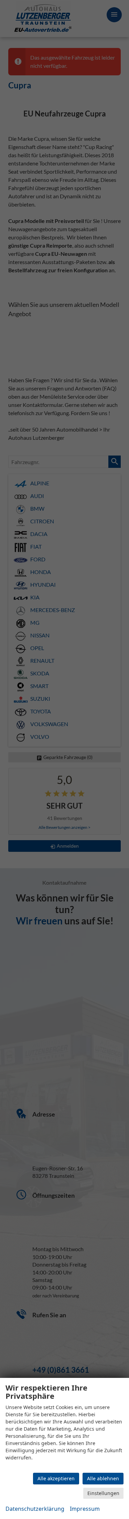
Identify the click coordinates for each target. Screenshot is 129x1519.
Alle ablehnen (103, 1478)
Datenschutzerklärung (35, 1508)
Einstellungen (103, 1493)
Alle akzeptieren (56, 1478)
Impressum (85, 1508)
